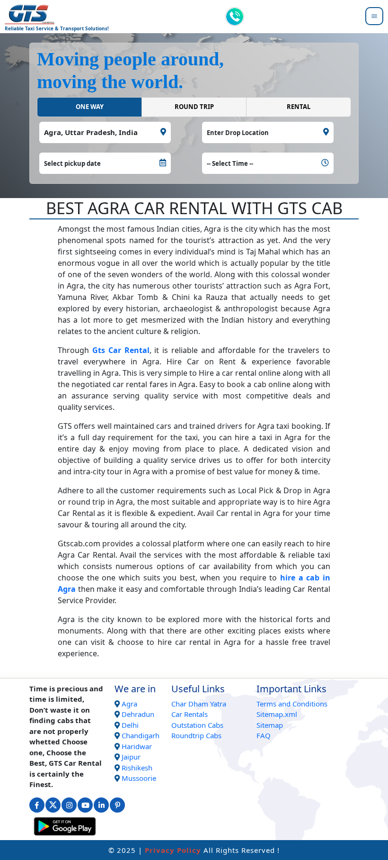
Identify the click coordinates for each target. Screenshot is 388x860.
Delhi (130, 725)
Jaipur (131, 756)
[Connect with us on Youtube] (85, 805)
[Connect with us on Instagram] (69, 805)
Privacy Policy (173, 850)
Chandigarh (140, 735)
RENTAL (298, 106)
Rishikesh (137, 767)
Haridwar (137, 746)
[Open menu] (374, 16)
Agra (129, 703)
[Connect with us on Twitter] (53, 805)
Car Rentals (189, 714)
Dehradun (138, 714)
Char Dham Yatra (198, 703)
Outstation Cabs (197, 725)
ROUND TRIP (194, 106)
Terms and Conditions (291, 703)
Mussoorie (139, 778)
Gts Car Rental (121, 350)
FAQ (263, 735)
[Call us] (234, 16)
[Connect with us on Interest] (117, 805)
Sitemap (269, 725)
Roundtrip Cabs (196, 735)
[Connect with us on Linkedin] (101, 805)
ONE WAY (90, 106)
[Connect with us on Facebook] (36, 805)
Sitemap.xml (276, 714)
